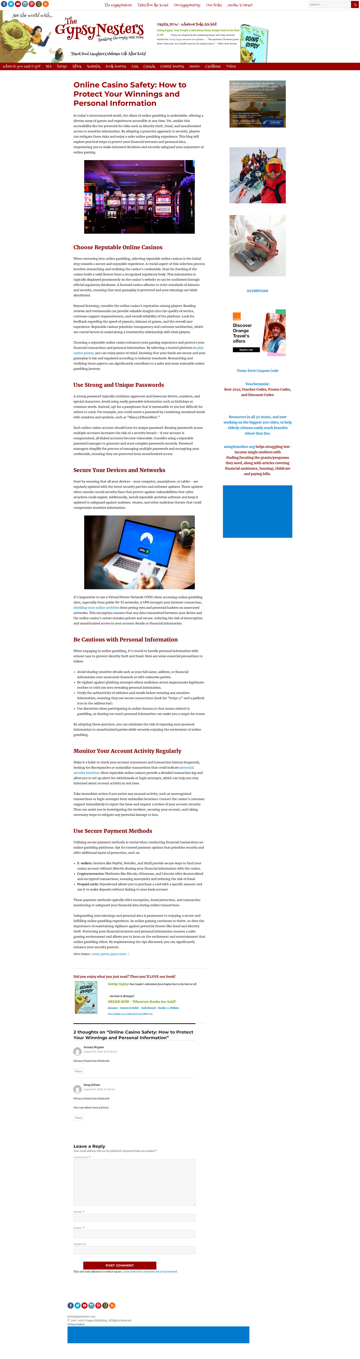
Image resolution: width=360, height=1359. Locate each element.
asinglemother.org (239, 447)
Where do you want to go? (21, 66)
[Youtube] (17, 4)
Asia (134, 66)
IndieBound (148, 1008)
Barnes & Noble (129, 1008)
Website (80, 1244)
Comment (82, 1157)
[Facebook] (4, 4)
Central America (172, 66)
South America (116, 66)
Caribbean (213, 66)
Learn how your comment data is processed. (150, 1271)
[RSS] (45, 4)
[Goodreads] (38, 4)
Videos (231, 66)
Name (79, 1212)
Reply (78, 1071)
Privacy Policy (76, 1324)
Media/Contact (240, 5)
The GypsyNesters (118, 5)
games (105, 954)
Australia (93, 66)
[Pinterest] (31, 4)
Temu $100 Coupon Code (257, 370)
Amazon (113, 1008)
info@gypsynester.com (81, 1316)
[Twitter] (11, 4)
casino (95, 954)
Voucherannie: (257, 384)
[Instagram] (24, 4)
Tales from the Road (152, 5)
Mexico (194, 66)
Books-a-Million (168, 1008)
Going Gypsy (176, 39)
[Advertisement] (258, 512)
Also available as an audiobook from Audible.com (130, 1014)
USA (49, 66)
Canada (149, 66)
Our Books (214, 5)
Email (79, 1228)
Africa (76, 66)
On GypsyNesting (187, 5)
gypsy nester (119, 954)
